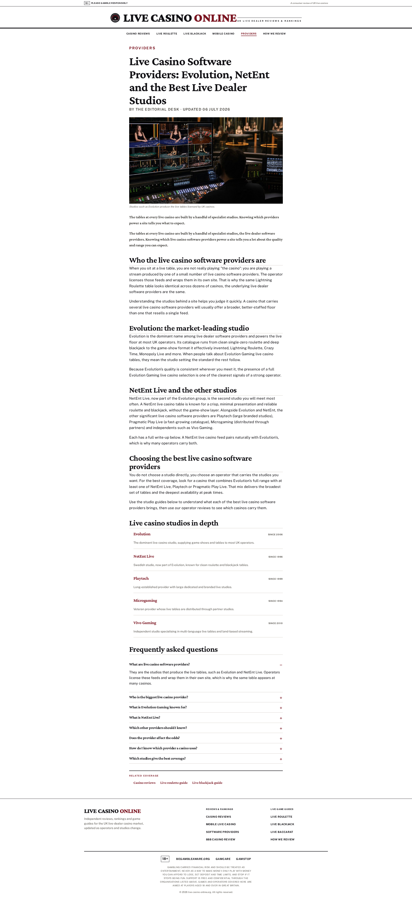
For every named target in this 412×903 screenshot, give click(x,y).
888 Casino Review (220, 839)
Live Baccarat (282, 832)
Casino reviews (144, 782)
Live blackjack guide (207, 782)
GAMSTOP (243, 859)
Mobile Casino (223, 33)
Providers (249, 33)
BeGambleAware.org (193, 859)
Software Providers (222, 832)
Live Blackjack (194, 33)
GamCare (223, 859)
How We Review (274, 33)
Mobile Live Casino (221, 824)
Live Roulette (166, 33)
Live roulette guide (174, 782)
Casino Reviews (138, 33)
